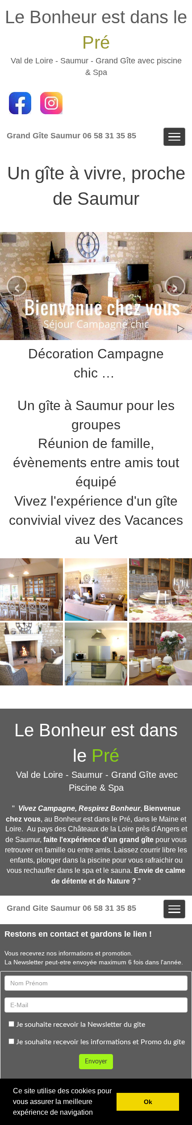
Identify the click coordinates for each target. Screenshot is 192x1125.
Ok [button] (148, 1101)
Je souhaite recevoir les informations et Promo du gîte (99, 1042)
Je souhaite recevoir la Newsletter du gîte (79, 1024)
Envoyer (96, 1062)
